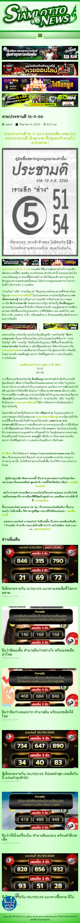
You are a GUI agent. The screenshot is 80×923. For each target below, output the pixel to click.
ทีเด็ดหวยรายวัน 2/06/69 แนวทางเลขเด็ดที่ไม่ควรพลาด (39, 590)
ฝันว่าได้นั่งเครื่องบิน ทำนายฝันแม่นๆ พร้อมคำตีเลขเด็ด (39, 837)
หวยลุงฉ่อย (42, 500)
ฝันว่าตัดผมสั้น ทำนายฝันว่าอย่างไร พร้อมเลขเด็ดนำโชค (38, 652)
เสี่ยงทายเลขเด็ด (9, 904)
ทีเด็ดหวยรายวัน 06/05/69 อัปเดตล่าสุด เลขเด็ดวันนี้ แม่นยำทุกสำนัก (40, 775)
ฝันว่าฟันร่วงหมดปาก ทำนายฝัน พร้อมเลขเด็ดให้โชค (37, 714)
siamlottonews (50, 916)
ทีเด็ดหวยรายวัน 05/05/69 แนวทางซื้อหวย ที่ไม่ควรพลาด (38, 899)
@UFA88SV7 (43, 529)
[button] (40, 35)
